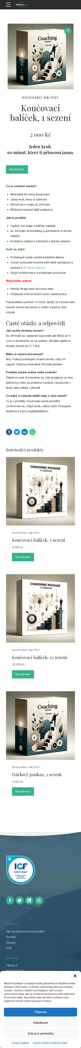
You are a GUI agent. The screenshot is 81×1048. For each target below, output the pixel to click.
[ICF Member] (20, 870)
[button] (75, 976)
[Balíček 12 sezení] (40, 491)
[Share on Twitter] (17, 432)
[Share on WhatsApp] (32, 432)
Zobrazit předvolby (40, 1033)
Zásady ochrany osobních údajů (49, 1042)
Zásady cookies (20, 1042)
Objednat (17, 169)
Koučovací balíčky (40, 98)
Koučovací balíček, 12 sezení (39, 657)
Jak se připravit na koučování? (25, 931)
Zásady (11, 942)
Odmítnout (40, 1023)
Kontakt (11, 937)
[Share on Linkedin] (24, 432)
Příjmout (40, 1012)
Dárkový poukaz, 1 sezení (36, 774)
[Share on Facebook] (9, 432)
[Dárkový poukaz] (40, 725)
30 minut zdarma (34, 267)
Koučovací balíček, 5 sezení (38, 540)
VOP (9, 948)
